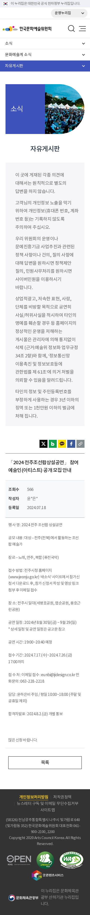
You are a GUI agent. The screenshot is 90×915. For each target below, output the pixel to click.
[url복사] (80, 444)
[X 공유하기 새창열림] (43, 444)
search (71, 29)
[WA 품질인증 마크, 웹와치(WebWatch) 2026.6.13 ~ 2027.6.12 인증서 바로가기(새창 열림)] (71, 854)
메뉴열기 (82, 29)
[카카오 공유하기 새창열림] (62, 444)
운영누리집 (63, 13)
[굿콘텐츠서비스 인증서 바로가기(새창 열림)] (47, 872)
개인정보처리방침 (33, 797)
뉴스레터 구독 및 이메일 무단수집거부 (47, 803)
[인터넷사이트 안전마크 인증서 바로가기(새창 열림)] (45, 854)
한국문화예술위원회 (39, 28)
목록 (45, 762)
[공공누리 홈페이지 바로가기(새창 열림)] (19, 858)
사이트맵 (47, 810)
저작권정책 (62, 797)
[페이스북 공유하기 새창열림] (71, 444)
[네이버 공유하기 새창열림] (52, 444)
